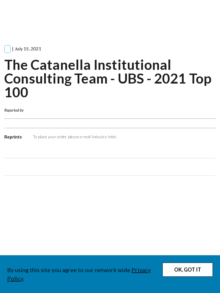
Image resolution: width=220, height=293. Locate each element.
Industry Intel (104, 136)
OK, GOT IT (187, 269)
